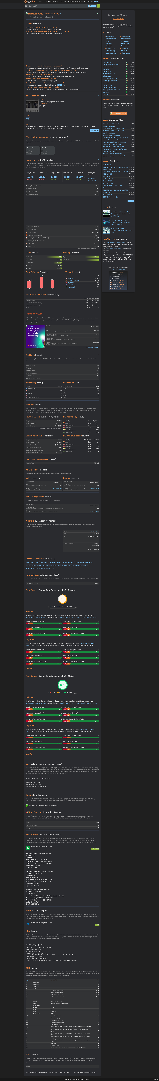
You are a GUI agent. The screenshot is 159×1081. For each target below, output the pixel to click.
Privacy (82, 1079)
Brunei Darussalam (74, 281)
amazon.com (125, 41)
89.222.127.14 (107, 169)
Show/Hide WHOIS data (114, 249)
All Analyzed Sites (70, 1079)
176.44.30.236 (107, 181)
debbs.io (106, 69)
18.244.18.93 (60, 85)
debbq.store (107, 71)
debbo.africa (107, 85)
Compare (93, 6)
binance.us (44, 562)
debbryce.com (108, 67)
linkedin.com (125, 46)
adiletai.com (107, 76)
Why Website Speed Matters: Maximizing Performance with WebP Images (121, 214)
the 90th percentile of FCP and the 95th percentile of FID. (77, 617)
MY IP (96, 1)
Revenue (33, 404)
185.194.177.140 (108, 183)
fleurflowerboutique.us (80, 565)
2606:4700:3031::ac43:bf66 (112, 186)
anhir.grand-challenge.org (84, 562)
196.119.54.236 (108, 195)
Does (44, 764)
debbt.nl (105, 94)
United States (72, 285)
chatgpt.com (110, 48)
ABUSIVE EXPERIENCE (80, 1)
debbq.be (106, 92)
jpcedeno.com (66, 565)
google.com (110, 36)
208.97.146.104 (108, 179)
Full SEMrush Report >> (92, 347)
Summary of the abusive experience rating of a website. (43, 500)
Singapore (71, 283)
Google (36, 795)
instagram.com (126, 39)
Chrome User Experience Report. (36, 617)
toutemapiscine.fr (109, 74)
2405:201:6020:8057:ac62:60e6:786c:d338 (117, 190)
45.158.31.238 (107, 174)
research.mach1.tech (53, 565)
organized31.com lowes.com (113, 128)
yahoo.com (125, 48)
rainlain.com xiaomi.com (112, 144)
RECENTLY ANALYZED (53, 1)
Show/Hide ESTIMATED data (116, 243)
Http (32, 931)
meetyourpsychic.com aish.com (114, 142)
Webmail (30, 148)
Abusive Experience (39, 496)
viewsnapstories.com (110, 81)
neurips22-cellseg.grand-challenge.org (62, 562)
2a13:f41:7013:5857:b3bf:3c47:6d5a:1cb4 (116, 172)
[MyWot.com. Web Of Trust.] (28, 812)
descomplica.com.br (32, 562)
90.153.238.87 (107, 192)
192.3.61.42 (106, 188)
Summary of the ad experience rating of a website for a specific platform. (48, 473)
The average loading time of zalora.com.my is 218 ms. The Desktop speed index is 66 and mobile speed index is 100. (62, 579)
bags (27, 119)
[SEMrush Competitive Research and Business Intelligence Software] (34, 314)
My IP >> (131, 200)
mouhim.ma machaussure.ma (113, 147)
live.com (124, 51)
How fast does (42, 575)
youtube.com (125, 36)
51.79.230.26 (107, 165)
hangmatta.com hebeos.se (113, 140)
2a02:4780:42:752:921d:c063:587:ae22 (116, 167)
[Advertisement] (62, 50)
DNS (32, 968)
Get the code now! (118, 269)
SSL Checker (43, 834)
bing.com (109, 46)
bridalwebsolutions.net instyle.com (115, 138)
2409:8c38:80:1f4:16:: (110, 197)
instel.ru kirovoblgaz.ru (111, 135)
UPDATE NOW (118, 18)
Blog (77, 1079)
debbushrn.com (108, 83)
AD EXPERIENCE (70, 1)
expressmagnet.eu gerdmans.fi (114, 156)
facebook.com (111, 39)
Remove (109, 253)
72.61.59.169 (107, 176)
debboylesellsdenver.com (111, 90)
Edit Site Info (95, 130)
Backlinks (34, 355)
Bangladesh (71, 287)
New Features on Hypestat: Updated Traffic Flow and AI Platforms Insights (120, 222)
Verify (36, 910)
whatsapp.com (126, 53)
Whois (32, 1054)
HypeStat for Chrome (119, 113)
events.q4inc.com (32, 568)
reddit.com (125, 43)
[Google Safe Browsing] (27, 805)
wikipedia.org (110, 51)
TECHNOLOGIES (89, 1)
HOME (40, 1)
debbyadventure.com (110, 78)
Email (44, 148)
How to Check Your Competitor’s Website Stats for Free (121, 231)
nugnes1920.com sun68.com (113, 131)
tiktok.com (109, 43)
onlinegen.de (107, 62)
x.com (108, 41)
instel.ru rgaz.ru (109, 133)
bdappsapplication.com (111, 65)
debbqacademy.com (109, 87)
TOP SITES (45, 1)
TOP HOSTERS (62, 1)
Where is (41, 521)
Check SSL (95, 848)
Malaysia (70, 278)
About (87, 1079)
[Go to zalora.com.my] (60, 13)
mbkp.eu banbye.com (111, 124)
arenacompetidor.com (46, 568)
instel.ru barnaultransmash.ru (113, 154)
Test (98, 925)
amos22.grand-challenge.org (35, 565)
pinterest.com (111, 53)
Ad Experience (36, 470)
